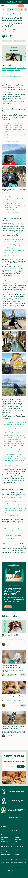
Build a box (5, 557)
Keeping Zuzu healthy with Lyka (11, 76)
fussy (19, 232)
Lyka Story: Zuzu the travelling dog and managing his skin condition (18, 14)
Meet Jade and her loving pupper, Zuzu (14, 68)
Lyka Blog (5, 14)
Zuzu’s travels (6, 74)
